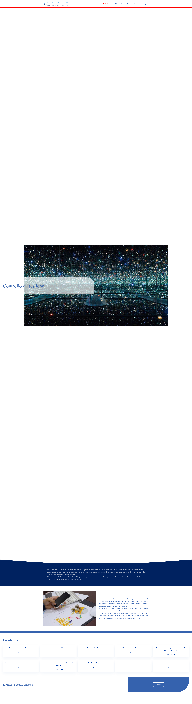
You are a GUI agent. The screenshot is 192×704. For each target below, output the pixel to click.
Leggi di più (19, 652)
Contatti (136, 4)
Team (122, 4)
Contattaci (158, 684)
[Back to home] (57, 3)
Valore (129, 4)
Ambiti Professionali (104, 4)
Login (145, 4)
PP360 (116, 4)
